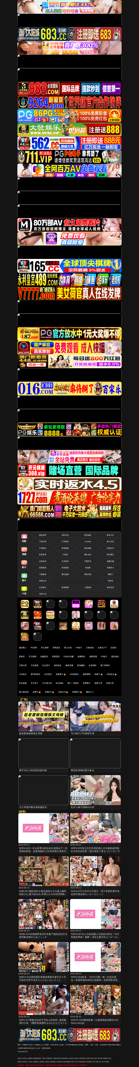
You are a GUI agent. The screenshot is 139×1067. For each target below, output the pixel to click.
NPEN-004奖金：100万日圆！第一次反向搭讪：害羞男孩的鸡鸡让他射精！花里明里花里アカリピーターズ (95, 980)
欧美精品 (87, 535)
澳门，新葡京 (73, 683)
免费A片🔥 (49, 692)
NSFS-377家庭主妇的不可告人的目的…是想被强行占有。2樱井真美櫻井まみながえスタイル (43, 1021)
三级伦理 (42, 541)
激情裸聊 (87, 674)
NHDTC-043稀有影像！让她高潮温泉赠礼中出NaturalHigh (95, 1021)
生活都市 (42, 587)
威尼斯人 (23, 647)
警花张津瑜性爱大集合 (82, 770)
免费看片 (87, 683)
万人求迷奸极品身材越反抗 (33, 807)
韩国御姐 (65, 548)
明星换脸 (65, 567)
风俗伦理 (110, 587)
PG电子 (79, 647)
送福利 (113, 647)
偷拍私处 (58, 665)
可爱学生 (87, 561)
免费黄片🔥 (77, 692)
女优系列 (65, 561)
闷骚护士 (110, 567)
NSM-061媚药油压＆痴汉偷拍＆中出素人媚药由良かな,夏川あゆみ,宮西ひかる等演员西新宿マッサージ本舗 (43, 894)
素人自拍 (110, 541)
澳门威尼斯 (24, 692)
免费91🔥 (37, 692)
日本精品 (65, 541)
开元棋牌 (45, 647)
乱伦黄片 (46, 665)
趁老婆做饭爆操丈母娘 (30, 733)
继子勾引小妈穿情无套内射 (33, 770)
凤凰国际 (56, 656)
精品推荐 (42, 535)
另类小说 (42, 594)
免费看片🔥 (61, 674)
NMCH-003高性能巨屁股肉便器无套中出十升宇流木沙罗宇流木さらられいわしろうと (42, 978)
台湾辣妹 (42, 548)
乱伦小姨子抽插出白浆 (82, 807)
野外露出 (110, 554)
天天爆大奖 (47, 683)
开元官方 (34, 683)
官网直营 (56, 647)
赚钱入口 (90, 692)
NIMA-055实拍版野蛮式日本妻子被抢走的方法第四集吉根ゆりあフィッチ (43, 935)
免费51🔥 (98, 674)
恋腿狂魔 (110, 561)
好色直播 (23, 683)
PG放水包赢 (69, 656)
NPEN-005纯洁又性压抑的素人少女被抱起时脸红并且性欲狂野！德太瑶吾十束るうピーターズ (95, 850)
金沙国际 (60, 683)
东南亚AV (110, 548)
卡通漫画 (42, 574)
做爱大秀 (98, 683)
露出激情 (65, 574)
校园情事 (65, 587)
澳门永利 (68, 647)
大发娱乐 (23, 674)
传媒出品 (42, 580)
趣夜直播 (69, 665)
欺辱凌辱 (42, 554)
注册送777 (102, 647)
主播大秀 (23, 665)
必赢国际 (44, 656)
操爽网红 (81, 656)
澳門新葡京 (35, 674)
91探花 (65, 554)
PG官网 (34, 647)
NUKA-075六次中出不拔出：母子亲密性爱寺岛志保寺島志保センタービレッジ (95, 892)
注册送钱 (90, 647)
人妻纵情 (87, 587)
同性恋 (110, 580)
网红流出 (87, 554)
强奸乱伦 (65, 535)
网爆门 (110, 574)
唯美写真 (87, 574)
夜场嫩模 (81, 665)
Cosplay (88, 541)
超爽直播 (93, 656)
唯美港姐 (87, 548)
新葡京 (22, 656)
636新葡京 (74, 674)
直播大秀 (110, 683)
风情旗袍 (42, 567)
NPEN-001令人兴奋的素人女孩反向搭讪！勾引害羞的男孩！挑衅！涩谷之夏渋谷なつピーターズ (95, 937)
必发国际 (93, 665)
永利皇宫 (48, 674)
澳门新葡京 (105, 665)
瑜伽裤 (87, 567)
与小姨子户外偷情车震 (82, 733)
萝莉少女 (110, 535)
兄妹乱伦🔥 (63, 692)
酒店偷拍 (115, 656)
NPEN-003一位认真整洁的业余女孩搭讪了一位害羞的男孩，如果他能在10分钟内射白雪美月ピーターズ (43, 851)
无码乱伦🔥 (112, 674)
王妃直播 (34, 665)
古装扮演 (42, 561)
